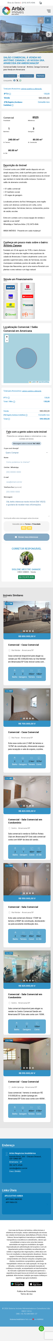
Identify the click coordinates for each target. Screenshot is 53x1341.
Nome (6, 457)
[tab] (41, 20)
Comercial (7, 67)
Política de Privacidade (26, 1291)
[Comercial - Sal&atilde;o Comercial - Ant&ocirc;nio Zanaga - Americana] (19, 11)
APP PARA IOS (11, 1202)
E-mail (6, 477)
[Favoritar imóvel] (47, 604)
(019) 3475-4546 (28, 3)
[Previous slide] (4, 34)
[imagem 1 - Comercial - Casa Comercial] (27, 617)
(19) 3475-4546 (15, 1165)
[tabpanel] (26, 34)
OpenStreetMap (43, 382)
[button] (40, 2)
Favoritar (11, 76)
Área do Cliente (14, 3)
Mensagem (8, 497)
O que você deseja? (11, 448)
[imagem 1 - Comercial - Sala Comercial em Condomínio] (27, 792)
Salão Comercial (18, 67)
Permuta (40, 76)
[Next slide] (49, 34)
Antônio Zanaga (33, 67)
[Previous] (7, 617)
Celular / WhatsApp (11, 467)
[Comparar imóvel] (47, 607)
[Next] (46, 617)
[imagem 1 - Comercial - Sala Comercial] (27, 879)
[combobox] (26, 452)
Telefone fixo (13, 487)
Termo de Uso (26, 1294)
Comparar (28, 76)
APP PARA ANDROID (14, 1199)
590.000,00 (44, 98)
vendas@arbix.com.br (18, 1168)
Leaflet (33, 382)
